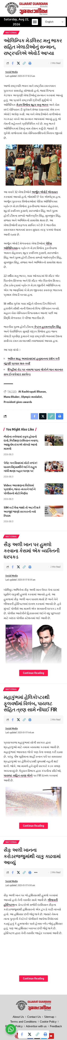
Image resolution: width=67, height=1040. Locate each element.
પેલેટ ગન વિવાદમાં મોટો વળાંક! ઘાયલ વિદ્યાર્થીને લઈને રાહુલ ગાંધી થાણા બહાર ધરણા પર (20, 467)
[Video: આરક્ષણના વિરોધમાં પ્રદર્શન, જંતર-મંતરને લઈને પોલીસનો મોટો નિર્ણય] (54, 488)
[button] (35, 22)
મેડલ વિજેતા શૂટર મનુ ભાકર (32, 104)
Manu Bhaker (12, 396)
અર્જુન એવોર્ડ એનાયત (45, 192)
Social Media (11, 72)
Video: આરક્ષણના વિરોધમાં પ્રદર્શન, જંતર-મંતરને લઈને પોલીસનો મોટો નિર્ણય (20, 489)
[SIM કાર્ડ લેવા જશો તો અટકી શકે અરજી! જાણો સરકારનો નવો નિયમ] (54, 511)
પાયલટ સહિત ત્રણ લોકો (18, 775)
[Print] (30, 63)
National (11, 32)
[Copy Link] (24, 63)
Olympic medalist (31, 396)
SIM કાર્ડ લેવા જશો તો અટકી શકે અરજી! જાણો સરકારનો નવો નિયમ (22, 511)
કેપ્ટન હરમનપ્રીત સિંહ (47, 327)
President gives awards (18, 402)
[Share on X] (18, 63)
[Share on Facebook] (12, 63)
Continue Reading (33, 672)
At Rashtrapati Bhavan (32, 391)
